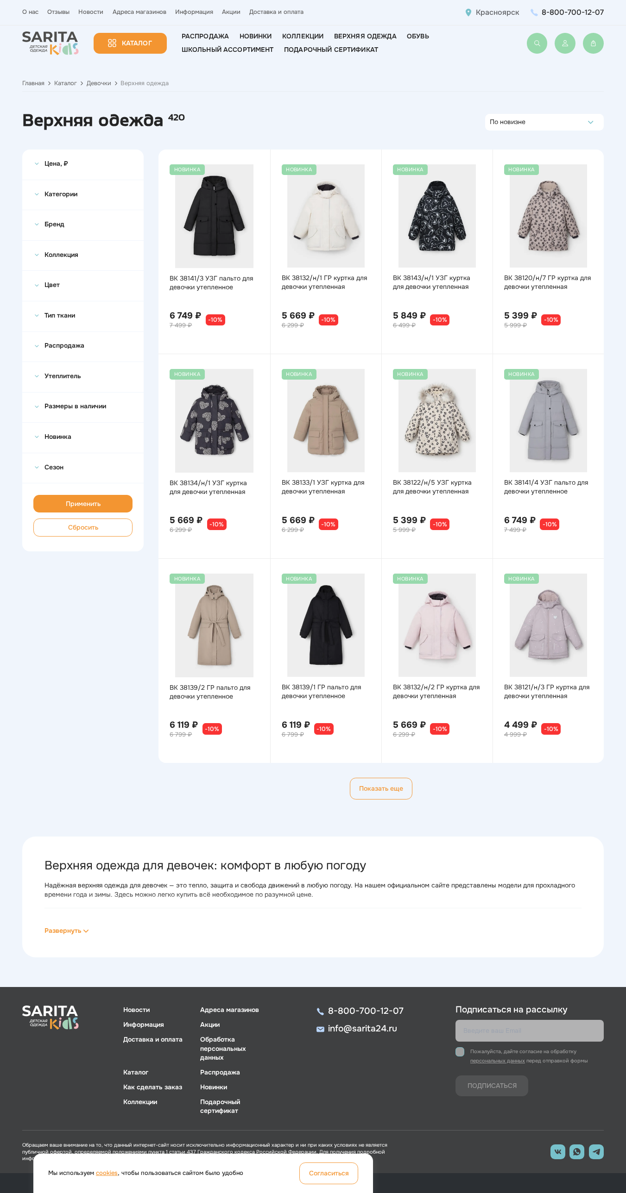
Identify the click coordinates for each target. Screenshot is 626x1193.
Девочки (99, 83)
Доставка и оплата (276, 12)
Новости (90, 12)
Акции (231, 12)
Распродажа (205, 36)
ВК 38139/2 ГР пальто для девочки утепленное (210, 691)
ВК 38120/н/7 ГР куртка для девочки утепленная (547, 282)
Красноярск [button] (497, 12)
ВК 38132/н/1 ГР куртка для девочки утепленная (324, 282)
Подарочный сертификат (331, 49)
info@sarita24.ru (362, 1028)
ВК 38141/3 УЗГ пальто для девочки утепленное (211, 282)
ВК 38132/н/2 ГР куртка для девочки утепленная (436, 691)
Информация (194, 12)
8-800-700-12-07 (573, 12)
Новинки (256, 36)
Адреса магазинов (139, 12)
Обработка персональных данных (223, 1048)
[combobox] (492, 122)
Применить (83, 504)
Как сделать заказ (152, 1087)
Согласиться (329, 1173)
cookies (107, 1173)
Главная (33, 83)
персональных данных (497, 1060)
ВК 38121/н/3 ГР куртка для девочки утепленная (546, 691)
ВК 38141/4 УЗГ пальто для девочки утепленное (546, 486)
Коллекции (302, 36)
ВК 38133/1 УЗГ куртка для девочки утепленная (323, 486)
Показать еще (381, 788)
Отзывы (58, 12)
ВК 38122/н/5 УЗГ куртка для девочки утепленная (432, 486)
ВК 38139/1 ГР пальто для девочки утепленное (321, 691)
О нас (30, 12)
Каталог (137, 43)
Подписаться (492, 1085)
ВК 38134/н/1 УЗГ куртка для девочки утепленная (208, 487)
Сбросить (83, 527)
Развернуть (63, 930)
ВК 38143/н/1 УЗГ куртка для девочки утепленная (431, 282)
